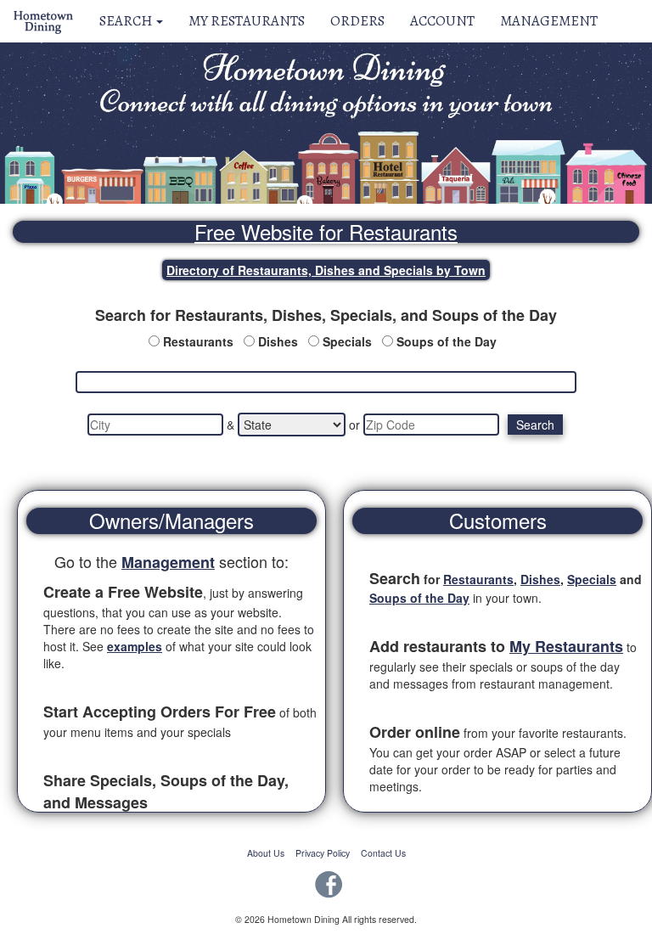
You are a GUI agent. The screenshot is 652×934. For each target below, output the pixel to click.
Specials (347, 341)
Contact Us (383, 853)
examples (134, 646)
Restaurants (198, 341)
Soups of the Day (446, 341)
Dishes (278, 341)
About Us (265, 853)
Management (549, 21)
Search (127, 21)
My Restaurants (246, 21)
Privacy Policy (322, 853)
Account (442, 21)
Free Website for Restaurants (326, 231)
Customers (498, 520)
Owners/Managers (171, 520)
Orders (357, 21)
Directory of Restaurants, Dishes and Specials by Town (326, 270)
